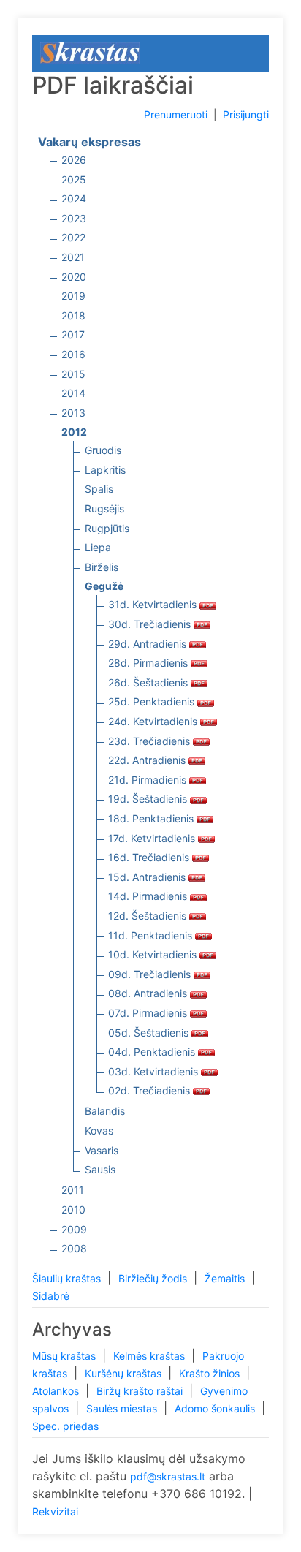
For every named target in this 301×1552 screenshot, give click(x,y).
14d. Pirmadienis (149, 896)
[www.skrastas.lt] (90, 52)
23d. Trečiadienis (150, 741)
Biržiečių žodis (154, 1278)
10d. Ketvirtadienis (153, 954)
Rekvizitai (55, 1511)
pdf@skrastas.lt (167, 1476)
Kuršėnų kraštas (124, 1373)
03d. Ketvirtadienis (154, 1071)
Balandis (105, 1111)
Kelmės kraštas (150, 1356)
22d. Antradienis (148, 760)
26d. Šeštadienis (149, 682)
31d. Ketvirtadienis (153, 604)
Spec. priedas (65, 1426)
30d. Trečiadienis (151, 624)
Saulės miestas (123, 1408)
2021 (73, 257)
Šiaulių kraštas (68, 1278)
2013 (73, 412)
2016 (73, 354)
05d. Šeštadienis (149, 1032)
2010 (73, 1209)
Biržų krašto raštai (141, 1391)
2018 (73, 315)
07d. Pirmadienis (149, 1013)
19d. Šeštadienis (149, 798)
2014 (73, 393)
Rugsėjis (104, 508)
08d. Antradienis (149, 993)
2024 (73, 198)
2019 (73, 295)
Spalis (99, 488)
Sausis (100, 1169)
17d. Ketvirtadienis (153, 838)
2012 (74, 431)
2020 (73, 276)
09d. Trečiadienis (151, 974)
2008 (74, 1248)
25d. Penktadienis (152, 701)
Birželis (101, 567)
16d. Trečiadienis (150, 857)
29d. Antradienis (148, 643)
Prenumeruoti (175, 114)
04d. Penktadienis (153, 1051)
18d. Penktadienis (152, 818)
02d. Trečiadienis (150, 1090)
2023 (73, 218)
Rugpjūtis (107, 528)
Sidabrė (50, 1296)
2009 (74, 1229)
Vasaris (101, 1150)
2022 (73, 237)
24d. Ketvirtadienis (154, 721)
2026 (73, 160)
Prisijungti (246, 114)
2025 (73, 179)
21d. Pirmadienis (148, 779)
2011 (72, 1190)
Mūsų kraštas (65, 1356)
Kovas (99, 1130)
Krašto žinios (211, 1373)
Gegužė (104, 586)
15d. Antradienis (148, 877)
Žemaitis (226, 1278)
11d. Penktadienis (151, 935)
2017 (73, 334)
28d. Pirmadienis (149, 662)
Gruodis (103, 450)
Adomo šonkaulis (216, 1408)
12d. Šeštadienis (148, 915)
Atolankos (57, 1391)
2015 (73, 374)
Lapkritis (105, 469)
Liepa (98, 547)
